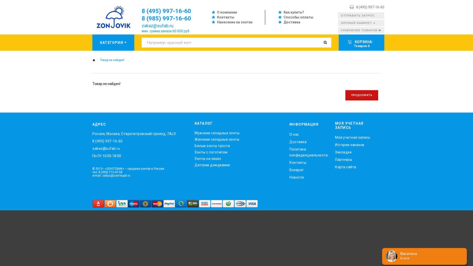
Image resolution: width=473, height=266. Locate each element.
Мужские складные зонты (217, 133)
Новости (296, 177)
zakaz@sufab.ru (157, 25)
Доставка (292, 22)
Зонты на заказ (208, 159)
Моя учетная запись (352, 137)
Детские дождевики (212, 165)
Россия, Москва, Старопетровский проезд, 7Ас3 (134, 134)
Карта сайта (345, 167)
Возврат (296, 170)
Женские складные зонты (217, 139)
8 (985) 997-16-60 (166, 18)
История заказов (349, 145)
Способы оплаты (298, 17)
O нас (294, 134)
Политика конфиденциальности (308, 152)
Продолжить (361, 95)
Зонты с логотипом (211, 152)
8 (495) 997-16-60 (370, 7)
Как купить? (294, 12)
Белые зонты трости (212, 146)
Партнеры (343, 160)
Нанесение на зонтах (235, 22)
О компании (227, 12)
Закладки (343, 152)
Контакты (225, 17)
